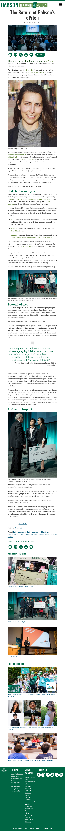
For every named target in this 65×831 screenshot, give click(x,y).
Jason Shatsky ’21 (17, 231)
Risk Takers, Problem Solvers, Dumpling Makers (29, 813)
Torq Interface (27, 159)
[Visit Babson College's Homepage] (4, 771)
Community (19, 528)
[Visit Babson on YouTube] (61, 775)
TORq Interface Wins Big (16, 622)
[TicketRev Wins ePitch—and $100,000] (32, 571)
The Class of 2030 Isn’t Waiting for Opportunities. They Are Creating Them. (30, 728)
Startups (33, 534)
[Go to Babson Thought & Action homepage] (24, 5)
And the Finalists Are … (15, 657)
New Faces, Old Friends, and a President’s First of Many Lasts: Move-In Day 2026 (31, 695)
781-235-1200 (15, 783)
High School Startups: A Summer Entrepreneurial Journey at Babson (30, 760)
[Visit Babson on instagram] (43, 775)
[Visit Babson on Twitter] (57, 775)
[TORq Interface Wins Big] (32, 606)
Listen (41, 55)
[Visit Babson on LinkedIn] (48, 775)
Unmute (14, 235)
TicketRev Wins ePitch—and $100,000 (20, 586)
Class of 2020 (48, 534)
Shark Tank (30, 70)
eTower (10, 199)
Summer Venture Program (17, 155)
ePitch (49, 60)
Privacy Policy (47, 828)
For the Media (15, 791)
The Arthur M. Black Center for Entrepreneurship (34, 199)
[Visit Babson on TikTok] (52, 775)
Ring (45, 208)
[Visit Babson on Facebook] (39, 775)
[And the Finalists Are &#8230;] (32, 641)
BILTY (13, 220)
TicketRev (14, 228)
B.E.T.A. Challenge (14, 157)
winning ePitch (28, 246)
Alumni (40, 534)
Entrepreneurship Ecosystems (19, 534)
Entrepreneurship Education (37, 532)
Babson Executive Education (28, 797)
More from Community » (21, 541)
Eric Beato (27, 22)
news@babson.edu (17, 774)
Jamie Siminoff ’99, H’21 (36, 72)
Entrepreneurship (19, 532)
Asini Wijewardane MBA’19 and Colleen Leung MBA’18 (32, 237)
